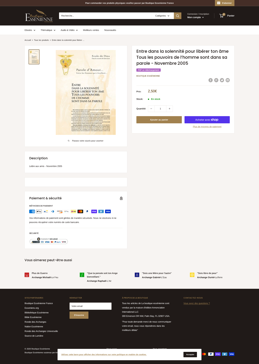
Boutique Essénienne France (39, 303)
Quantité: (141, 108)
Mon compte (194, 17)
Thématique (46, 30)
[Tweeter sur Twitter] (222, 80)
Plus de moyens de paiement (207, 126)
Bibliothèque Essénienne (37, 312)
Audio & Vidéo (67, 30)
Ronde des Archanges (35, 322)
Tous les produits (41, 40)
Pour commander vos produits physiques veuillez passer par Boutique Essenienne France (129, 3)
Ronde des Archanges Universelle (41, 331)
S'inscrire (79, 315)
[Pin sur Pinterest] (216, 80)
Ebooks (28, 30)
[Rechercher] (177, 15)
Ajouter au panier (159, 119)
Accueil (28, 40)
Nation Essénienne (34, 326)
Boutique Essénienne (148, 76)
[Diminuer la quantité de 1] (151, 108)
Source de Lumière (34, 335)
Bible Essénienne (33, 317)
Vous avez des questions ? (196, 303)
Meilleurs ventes (91, 30)
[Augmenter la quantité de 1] (169, 108)
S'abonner (227, 3)
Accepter (190, 354)
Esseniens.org (32, 308)
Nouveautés (110, 30)
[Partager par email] (228, 80)
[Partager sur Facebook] (210, 80)
